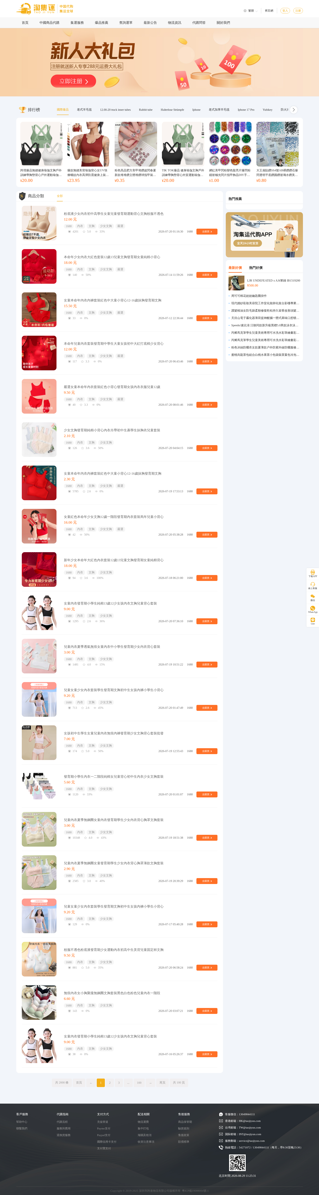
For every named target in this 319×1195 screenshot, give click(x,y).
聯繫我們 (21, 1128)
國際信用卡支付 (106, 1141)
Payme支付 (103, 1128)
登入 (285, 10)
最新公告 (150, 23)
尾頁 (162, 1082)
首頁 (25, 23)
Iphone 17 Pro (246, 109)
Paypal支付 (103, 1135)
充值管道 (102, 1121)
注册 (298, 10)
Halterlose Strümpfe (172, 109)
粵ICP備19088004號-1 (195, 1190)
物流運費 (143, 1121)
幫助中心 (21, 1121)
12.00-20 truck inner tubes (115, 109)
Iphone (196, 109)
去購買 (205, 231)
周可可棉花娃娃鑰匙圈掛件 (249, 295)
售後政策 (183, 1135)
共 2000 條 (61, 1082)
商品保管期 (185, 1121)
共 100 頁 (179, 1082)
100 (139, 1082)
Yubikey (267, 109)
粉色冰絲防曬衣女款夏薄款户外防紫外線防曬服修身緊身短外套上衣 (265, 347)
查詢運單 (126, 23)
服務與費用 (64, 1128)
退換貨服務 (64, 1135)
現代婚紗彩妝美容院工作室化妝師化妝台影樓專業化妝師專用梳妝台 (265, 303)
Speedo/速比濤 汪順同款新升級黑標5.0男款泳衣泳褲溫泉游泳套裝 (265, 325)
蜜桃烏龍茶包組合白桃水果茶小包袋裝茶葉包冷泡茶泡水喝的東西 (265, 354)
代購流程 (62, 1121)
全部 (60, 196)
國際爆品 (63, 109)
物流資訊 (174, 23)
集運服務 (77, 23)
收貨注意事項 (146, 1141)
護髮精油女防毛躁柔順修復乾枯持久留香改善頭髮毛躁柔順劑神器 (265, 310)
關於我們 (223, 23)
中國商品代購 (49, 23)
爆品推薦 (101, 23)
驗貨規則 (183, 1128)
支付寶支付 (104, 1148)
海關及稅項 (145, 1135)
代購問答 (199, 23)
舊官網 (269, 10)
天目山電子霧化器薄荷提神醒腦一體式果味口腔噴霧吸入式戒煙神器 (265, 317)
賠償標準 (183, 1141)
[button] (293, 109)
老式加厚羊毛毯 (219, 109)
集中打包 (143, 1128)
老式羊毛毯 (84, 109)
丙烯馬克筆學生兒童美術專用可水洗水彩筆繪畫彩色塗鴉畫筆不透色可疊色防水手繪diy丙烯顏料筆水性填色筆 (265, 332)
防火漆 (285, 109)
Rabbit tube (145, 109)
